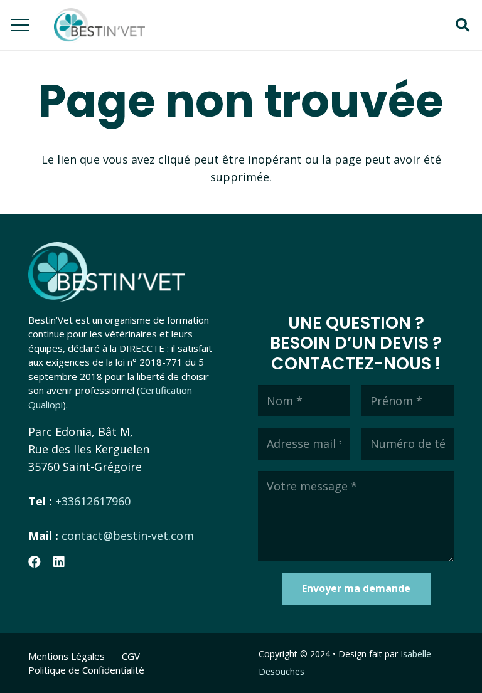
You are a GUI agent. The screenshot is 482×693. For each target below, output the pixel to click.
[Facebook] (34, 562)
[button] (462, 25)
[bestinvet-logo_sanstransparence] (99, 25)
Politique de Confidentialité (86, 670)
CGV (131, 656)
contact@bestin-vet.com (128, 535)
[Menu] (20, 25)
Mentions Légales (66, 656)
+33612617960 (93, 501)
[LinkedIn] (59, 562)
